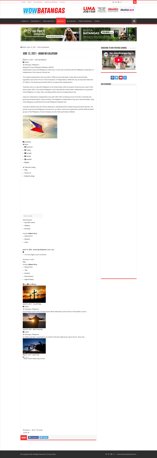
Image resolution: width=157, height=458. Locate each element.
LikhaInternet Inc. (131, 454)
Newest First (28, 236)
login (32, 254)
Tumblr (28, 156)
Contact (62, 2)
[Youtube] (118, 2)
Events (26, 62)
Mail (27, 162)
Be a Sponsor (38, 2)
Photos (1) (27, 173)
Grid (30, 284)
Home (23, 2)
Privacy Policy (51, 454)
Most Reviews (28, 276)
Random (27, 239)
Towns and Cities (48, 21)
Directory (60, 21)
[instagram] (121, 2)
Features (24, 21)
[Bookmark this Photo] (23, 252)
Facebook (29, 147)
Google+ (29, 153)
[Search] (135, 2)
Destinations (35, 21)
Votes (26, 242)
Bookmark (27, 142)
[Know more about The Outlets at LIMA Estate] (108, 9)
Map (25, 170)
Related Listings (29, 176)
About (29, 2)
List (25, 284)
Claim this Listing (30, 167)
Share (26, 144)
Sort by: (30, 233)
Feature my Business (51, 2)
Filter (24, 262)
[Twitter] (116, 2)
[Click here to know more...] (78, 34)
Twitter (28, 150)
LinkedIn (29, 159)
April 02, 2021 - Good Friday (32, 304)
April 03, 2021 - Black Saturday (33, 329)
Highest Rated (29, 279)
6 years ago (50, 249)
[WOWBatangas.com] (44, 10)
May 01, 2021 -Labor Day (31, 355)
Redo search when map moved (34, 358)
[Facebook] (113, 2)
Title (25, 270)
